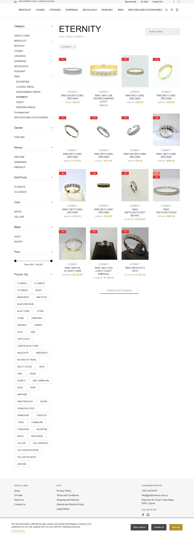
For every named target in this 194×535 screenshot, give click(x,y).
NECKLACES (90, 9)
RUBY (33, 387)
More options (139, 527)
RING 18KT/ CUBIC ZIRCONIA (166, 156)
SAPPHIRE (22, 394)
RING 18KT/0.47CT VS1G (135, 269)
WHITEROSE (37, 436)
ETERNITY (66, 47)
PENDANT (107, 9)
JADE (32, 332)
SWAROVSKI (23, 415)
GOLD (20, 332)
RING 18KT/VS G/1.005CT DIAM (72, 269)
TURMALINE (37, 422)
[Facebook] (143, 515)
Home (61, 36)
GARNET (38, 325)
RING (120, 9)
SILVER (43, 401)
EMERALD (22, 325)
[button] (72, 86)
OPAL (19, 373)
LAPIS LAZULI (23, 339)
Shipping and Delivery (68, 500)
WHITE (20, 436)
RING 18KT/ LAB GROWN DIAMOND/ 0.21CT (103, 98)
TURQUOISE (23, 429)
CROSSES (55, 9)
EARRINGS (72, 9)
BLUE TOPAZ (23, 311)
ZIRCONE (21, 464)
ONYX (42, 366)
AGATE (38, 290)
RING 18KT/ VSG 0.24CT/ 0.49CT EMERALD (104, 271)
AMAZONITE (23, 297)
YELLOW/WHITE (40, 443)
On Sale (144, 2)
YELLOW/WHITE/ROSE (28, 450)
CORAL (20, 318)
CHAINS (40, 9)
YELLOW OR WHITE (26, 457)
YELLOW (21, 443)
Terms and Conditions (68, 495)
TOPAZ (20, 422)
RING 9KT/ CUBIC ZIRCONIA (135, 97)
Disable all (159, 527)
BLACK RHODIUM (25, 304)
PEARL (33, 373)
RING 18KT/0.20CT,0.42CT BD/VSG (135, 212)
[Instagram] (148, 515)
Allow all (176, 527)
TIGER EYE (41, 415)
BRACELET (25, 9)
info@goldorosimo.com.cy (155, 495)
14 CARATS (39, 283)
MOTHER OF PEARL (26, 360)
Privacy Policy (64, 490)
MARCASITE (42, 353)
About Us (19, 500)
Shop (17, 490)
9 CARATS (22, 283)
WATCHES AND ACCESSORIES (145, 9)
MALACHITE (23, 353)
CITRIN (40, 311)
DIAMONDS (37, 318)
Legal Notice (63, 509)
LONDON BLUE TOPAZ (28, 346)
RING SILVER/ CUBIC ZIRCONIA (72, 97)
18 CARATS (22, 290)
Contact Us (157, 2)
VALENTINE (41, 429)
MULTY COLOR (24, 366)
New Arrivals (130, 2)
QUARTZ (21, 380)
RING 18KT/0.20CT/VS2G (166, 211)
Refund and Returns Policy (70, 504)
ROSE (20, 387)
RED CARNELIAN (41, 380)
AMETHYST (41, 297)
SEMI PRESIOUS (25, 401)
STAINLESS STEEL (26, 408)
